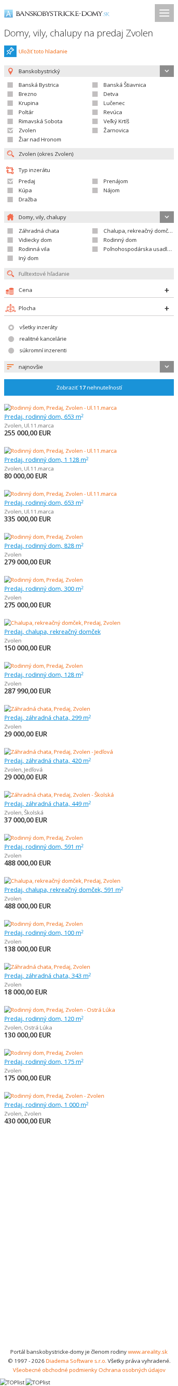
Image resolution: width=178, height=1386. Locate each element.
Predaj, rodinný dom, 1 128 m (46, 459)
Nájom (111, 190)
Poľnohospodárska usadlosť (139, 249)
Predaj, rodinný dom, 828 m (44, 545)
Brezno (28, 94)
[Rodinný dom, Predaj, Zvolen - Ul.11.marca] (60, 407)
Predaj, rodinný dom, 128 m (44, 674)
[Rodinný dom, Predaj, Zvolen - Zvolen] (54, 1095)
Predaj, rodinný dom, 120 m (44, 1018)
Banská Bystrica (39, 84)
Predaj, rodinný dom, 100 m (44, 932)
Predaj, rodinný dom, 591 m (44, 846)
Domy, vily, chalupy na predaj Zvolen (78, 32)
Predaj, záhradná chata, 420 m (47, 760)
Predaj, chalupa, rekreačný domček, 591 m (63, 889)
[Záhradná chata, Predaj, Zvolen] (47, 708)
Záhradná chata (39, 230)
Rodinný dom (120, 240)
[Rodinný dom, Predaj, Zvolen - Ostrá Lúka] (59, 1009)
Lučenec (114, 103)
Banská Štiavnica (124, 84)
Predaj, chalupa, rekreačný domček (52, 631)
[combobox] (89, 367)
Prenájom (115, 181)
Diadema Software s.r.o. (76, 1360)
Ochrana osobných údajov (132, 1370)
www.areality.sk (148, 1351)
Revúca (112, 112)
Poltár (26, 112)
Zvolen (27, 130)
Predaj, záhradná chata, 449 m (47, 803)
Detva (110, 94)
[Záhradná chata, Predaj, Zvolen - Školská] (59, 794)
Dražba (28, 199)
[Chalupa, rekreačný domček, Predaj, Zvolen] (62, 622)
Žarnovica (116, 130)
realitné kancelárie (43, 338)
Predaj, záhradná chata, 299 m (47, 717)
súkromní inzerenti (43, 350)
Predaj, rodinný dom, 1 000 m (46, 1104)
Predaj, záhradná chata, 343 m (47, 975)
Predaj (27, 181)
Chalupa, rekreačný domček (138, 230)
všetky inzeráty (38, 327)
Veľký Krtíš (116, 121)
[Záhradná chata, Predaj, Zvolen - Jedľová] (58, 751)
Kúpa (25, 190)
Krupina (28, 103)
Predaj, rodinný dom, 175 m (44, 1061)
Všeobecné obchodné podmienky (55, 1370)
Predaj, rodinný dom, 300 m (44, 588)
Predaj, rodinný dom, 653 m (44, 416)
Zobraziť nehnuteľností (89, 387)
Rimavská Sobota (41, 121)
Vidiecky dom (35, 240)
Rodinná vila (34, 249)
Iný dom (28, 258)
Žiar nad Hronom (40, 139)
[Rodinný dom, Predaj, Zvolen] (43, 536)
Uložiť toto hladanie (43, 51)
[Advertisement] (89, 1254)
